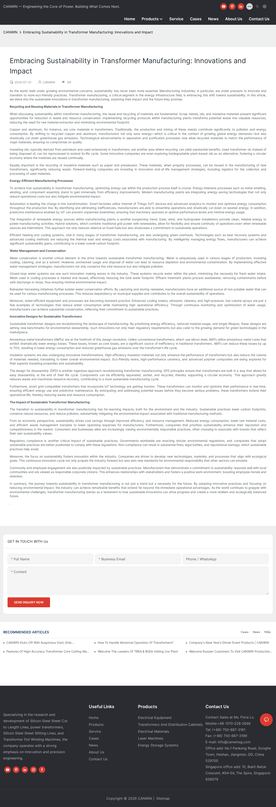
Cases (244, 632)
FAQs (267, 632)
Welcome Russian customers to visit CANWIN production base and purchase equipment (231, 651)
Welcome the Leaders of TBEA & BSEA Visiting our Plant (138, 651)
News (256, 632)
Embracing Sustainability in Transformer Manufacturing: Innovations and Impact (88, 32)
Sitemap (162, 798)
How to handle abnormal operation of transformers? (135, 642)
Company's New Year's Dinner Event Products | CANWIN (229, 642)
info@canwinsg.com (234, 742)
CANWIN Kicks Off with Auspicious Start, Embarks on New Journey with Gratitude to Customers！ (40, 642)
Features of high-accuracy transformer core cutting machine (48, 651)
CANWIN (10, 32)
